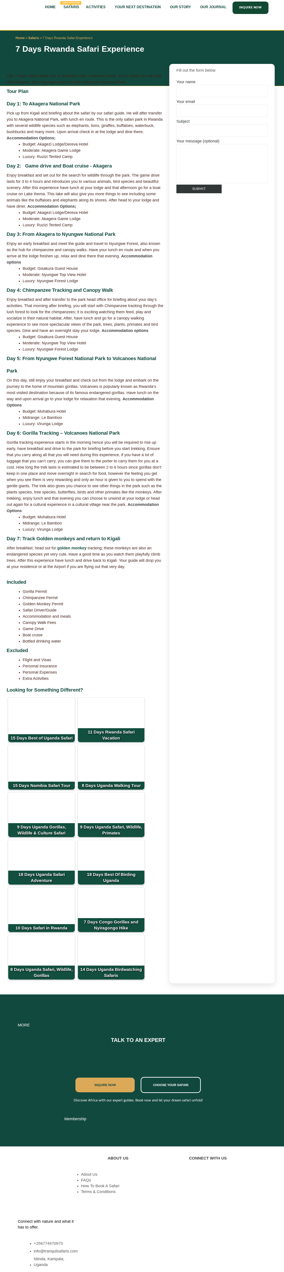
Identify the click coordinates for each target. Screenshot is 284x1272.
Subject (183, 121)
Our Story (180, 7)
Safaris (71, 5)
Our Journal (213, 7)
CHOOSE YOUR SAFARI (170, 1085)
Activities (96, 7)
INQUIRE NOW (105, 1085)
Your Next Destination (138, 7)
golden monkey (72, 548)
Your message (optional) (197, 141)
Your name (185, 82)
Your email (185, 101)
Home (50, 7)
